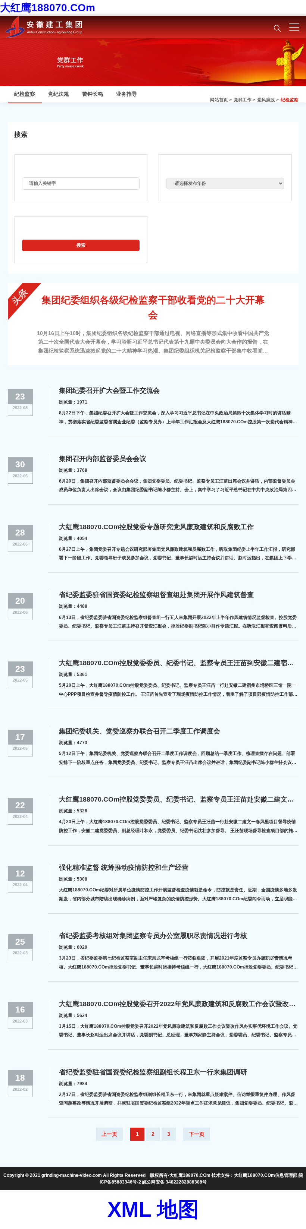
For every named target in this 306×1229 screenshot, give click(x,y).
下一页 (196, 1134)
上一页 (109, 1134)
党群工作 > (244, 99)
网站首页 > (221, 99)
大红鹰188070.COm (47, 7)
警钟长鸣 (92, 94)
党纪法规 (58, 94)
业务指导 (126, 94)
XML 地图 (153, 1209)
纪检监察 (290, 99)
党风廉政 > (268, 99)
